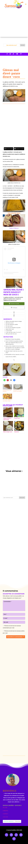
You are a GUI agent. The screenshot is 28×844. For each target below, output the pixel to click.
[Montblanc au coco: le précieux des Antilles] (18, 386)
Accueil (5, 807)
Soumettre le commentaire (14, 636)
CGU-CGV (5, 817)
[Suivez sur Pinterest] (21, 54)
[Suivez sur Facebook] (7, 54)
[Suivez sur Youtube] (17, 54)
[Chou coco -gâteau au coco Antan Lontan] (7, 396)
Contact (5, 813)
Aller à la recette (9, 148)
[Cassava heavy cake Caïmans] (7, 386)
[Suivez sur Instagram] (10, 54)
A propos (5, 810)
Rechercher (22, 497)
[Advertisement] (14, 23)
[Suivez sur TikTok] (13, 54)
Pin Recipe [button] (14, 307)
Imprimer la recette (19, 148)
